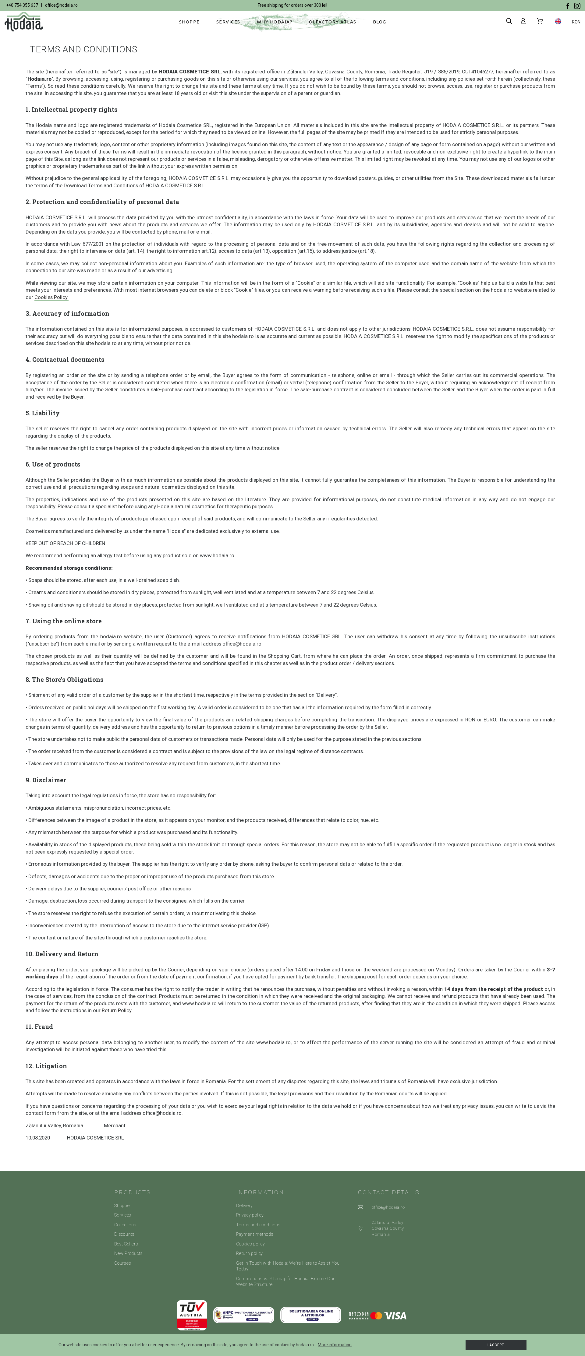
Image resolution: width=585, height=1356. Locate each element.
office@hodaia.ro (61, 5)
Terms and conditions (258, 1224)
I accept (496, 1345)
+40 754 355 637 (22, 5)
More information (335, 1344)
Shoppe (122, 1205)
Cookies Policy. (51, 297)
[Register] (524, 21)
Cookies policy (250, 1244)
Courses (122, 1263)
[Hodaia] (26, 21)
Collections (125, 1224)
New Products (128, 1253)
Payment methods (255, 1234)
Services (122, 1215)
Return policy (249, 1253)
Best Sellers (126, 1244)
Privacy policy (250, 1215)
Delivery (244, 1205)
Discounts (124, 1234)
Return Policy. (117, 1010)
